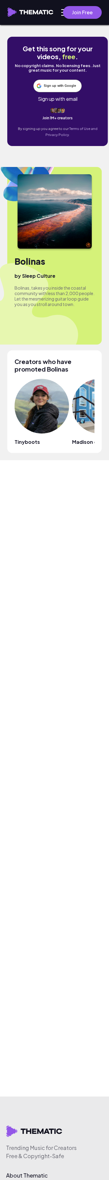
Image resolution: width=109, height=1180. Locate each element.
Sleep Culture (38, 276)
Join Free (82, 12)
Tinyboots (27, 442)
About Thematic (27, 1175)
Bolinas (30, 261)
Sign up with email (58, 99)
